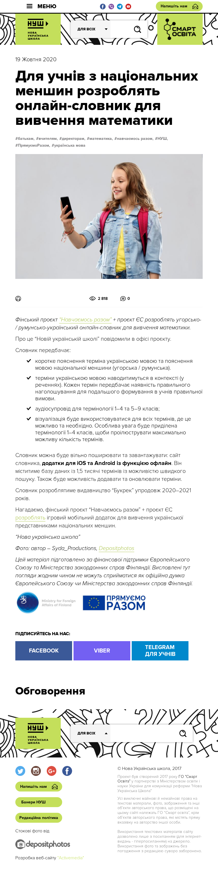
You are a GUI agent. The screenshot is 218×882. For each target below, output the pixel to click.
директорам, (73, 138)
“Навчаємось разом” (85, 319)
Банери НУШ (33, 802)
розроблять (30, 517)
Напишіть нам (174, 6)
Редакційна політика (38, 817)
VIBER (102, 650)
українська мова (69, 145)
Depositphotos (116, 548)
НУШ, (163, 138)
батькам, (26, 138)
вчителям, (48, 138)
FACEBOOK (44, 650)
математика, (101, 138)
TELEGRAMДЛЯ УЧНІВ (160, 651)
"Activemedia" (70, 858)
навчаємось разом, (135, 138)
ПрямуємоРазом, (34, 145)
